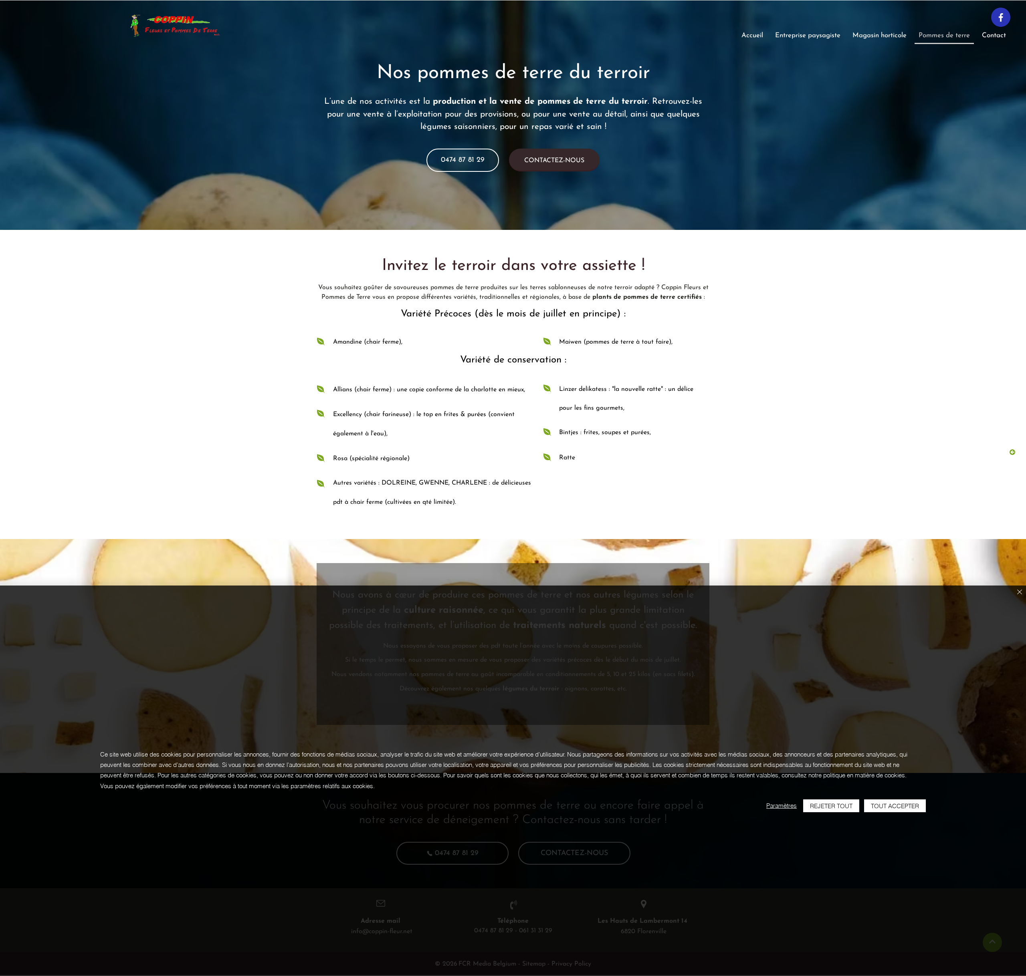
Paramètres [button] (781, 805)
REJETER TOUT (831, 806)
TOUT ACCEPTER (895, 806)
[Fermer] (1019, 592)
